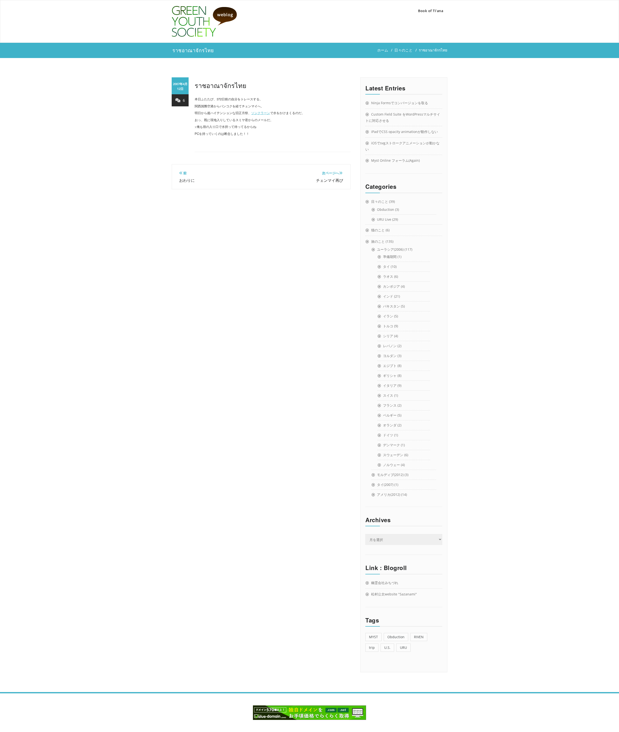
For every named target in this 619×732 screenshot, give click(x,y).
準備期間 (390, 256)
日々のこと (403, 50)
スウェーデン (393, 455)
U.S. (387, 647)
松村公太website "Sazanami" (394, 594)
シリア (388, 336)
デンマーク (391, 445)
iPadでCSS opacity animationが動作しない (404, 131)
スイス (388, 395)
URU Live (384, 219)
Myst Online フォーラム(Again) (395, 160)
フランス (390, 405)
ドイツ (388, 435)
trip (372, 647)
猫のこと (378, 230)
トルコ (388, 326)
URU (403, 647)
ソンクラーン (260, 112)
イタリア (390, 385)
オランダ (390, 425)
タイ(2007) (385, 484)
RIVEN (419, 637)
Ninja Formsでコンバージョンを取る (399, 103)
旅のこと (378, 241)
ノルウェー (391, 464)
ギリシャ (390, 375)
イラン (388, 316)
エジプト (390, 365)
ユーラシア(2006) (390, 249)
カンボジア (391, 286)
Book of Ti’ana (430, 10)
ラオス (388, 276)
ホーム (382, 50)
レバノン (390, 346)
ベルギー (390, 415)
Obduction (385, 209)
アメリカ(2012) (388, 494)
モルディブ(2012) (390, 474)
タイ (386, 266)
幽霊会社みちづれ (384, 582)
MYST (373, 637)
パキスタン (391, 306)
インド (388, 296)
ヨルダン (390, 355)
